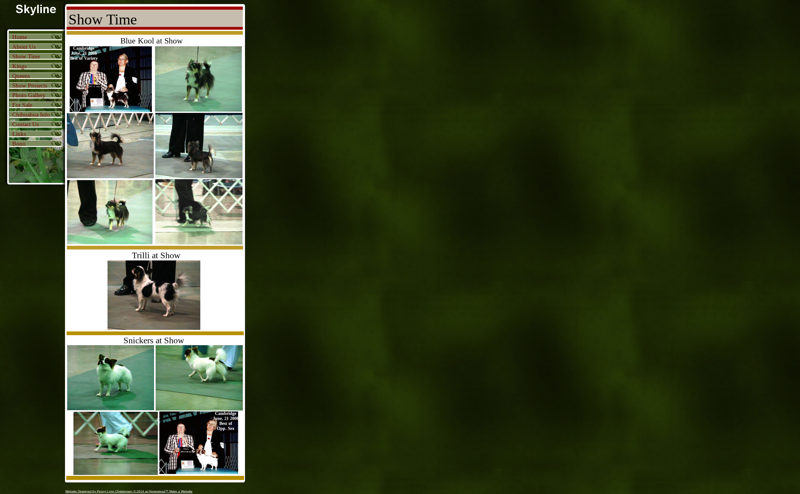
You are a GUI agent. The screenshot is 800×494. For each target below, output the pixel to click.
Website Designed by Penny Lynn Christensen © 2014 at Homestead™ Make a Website (128, 491)
